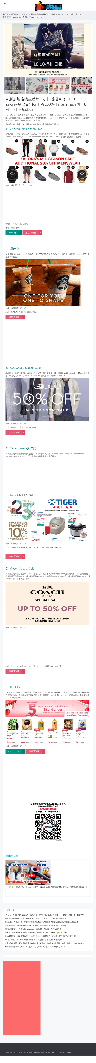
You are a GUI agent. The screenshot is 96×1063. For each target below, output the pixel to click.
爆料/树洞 (14, 856)
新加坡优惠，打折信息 (17, 14)
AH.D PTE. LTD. (21, 1052)
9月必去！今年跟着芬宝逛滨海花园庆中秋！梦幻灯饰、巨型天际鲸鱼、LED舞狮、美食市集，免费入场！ (45, 915)
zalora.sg (12, 233)
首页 (5, 14)
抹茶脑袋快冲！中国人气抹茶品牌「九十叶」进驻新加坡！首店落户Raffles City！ (36, 925)
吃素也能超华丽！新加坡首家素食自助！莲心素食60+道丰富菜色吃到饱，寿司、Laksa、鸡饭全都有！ (44, 943)
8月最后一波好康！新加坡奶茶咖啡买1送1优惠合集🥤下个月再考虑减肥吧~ (34, 940)
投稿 (7, 856)
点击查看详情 (30, 233)
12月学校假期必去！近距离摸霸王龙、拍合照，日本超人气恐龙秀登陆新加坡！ (35, 918)
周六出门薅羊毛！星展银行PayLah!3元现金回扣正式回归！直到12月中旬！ (34, 929)
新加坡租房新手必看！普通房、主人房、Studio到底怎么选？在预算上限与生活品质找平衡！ (40, 936)
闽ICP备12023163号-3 (56, 1052)
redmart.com (13, 751)
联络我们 (70, 1052)
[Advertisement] (48, 205)
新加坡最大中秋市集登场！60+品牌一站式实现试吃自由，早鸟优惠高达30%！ (35, 947)
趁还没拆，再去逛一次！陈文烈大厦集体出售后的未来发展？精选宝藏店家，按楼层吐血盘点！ (41, 922)
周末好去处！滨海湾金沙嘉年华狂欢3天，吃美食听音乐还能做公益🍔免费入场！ (36, 933)
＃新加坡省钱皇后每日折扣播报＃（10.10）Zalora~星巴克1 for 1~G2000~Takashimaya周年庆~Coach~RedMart (47, 104)
